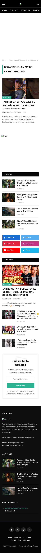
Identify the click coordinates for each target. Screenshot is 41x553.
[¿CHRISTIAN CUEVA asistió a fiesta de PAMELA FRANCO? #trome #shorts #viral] (20, 88)
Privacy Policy (21, 394)
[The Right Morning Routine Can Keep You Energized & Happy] (8, 197)
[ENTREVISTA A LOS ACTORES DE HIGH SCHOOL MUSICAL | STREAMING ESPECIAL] (20, 275)
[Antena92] (20, 4)
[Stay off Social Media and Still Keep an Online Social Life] (8, 224)
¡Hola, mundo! (10, 511)
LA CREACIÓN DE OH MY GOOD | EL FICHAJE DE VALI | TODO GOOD (27, 329)
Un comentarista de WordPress (16, 508)
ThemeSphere (33, 546)
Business (25, 10)
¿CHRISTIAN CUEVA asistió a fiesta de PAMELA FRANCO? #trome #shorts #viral (18, 105)
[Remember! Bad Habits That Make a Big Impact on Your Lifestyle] (8, 183)
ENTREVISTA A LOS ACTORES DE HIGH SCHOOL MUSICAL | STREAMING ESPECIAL (19, 291)
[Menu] (3, 3)
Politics (14, 10)
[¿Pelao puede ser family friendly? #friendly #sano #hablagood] (8, 343)
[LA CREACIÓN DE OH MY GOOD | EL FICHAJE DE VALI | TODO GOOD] (8, 330)
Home (4, 10)
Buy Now (26, 540)
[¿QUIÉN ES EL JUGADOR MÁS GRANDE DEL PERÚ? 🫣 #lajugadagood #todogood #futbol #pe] (8, 314)
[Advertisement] (20, 36)
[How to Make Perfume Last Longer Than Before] (8, 211)
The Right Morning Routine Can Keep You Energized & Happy (27, 197)
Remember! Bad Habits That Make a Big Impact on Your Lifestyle (27, 183)
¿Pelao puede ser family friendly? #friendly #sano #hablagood (27, 342)
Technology (16, 540)
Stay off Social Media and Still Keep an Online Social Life (27, 223)
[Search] (37, 3)
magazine (6, 97)
